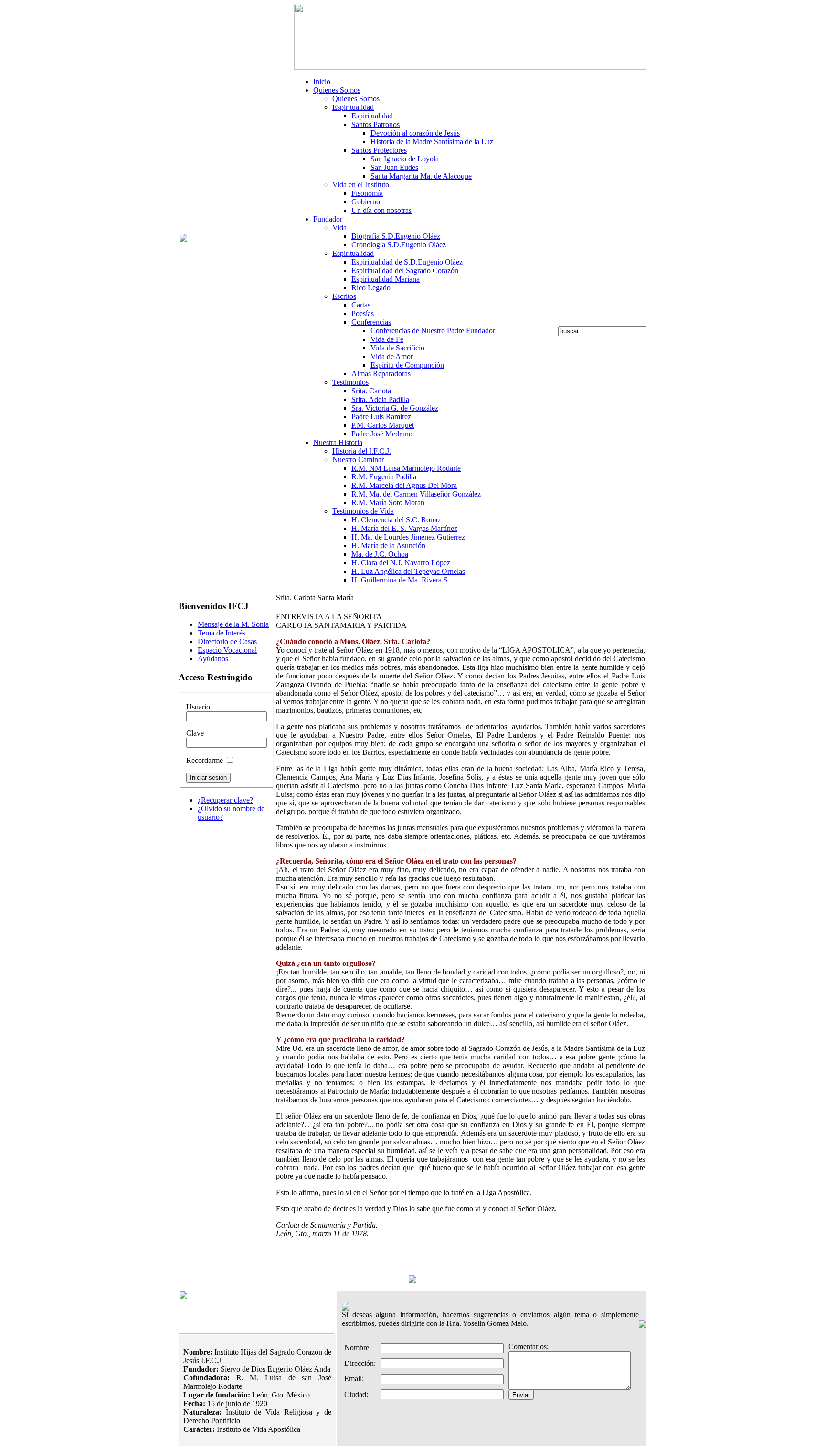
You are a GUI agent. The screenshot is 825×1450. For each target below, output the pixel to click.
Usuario (198, 707)
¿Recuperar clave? (225, 800)
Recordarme (204, 760)
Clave (195, 733)
